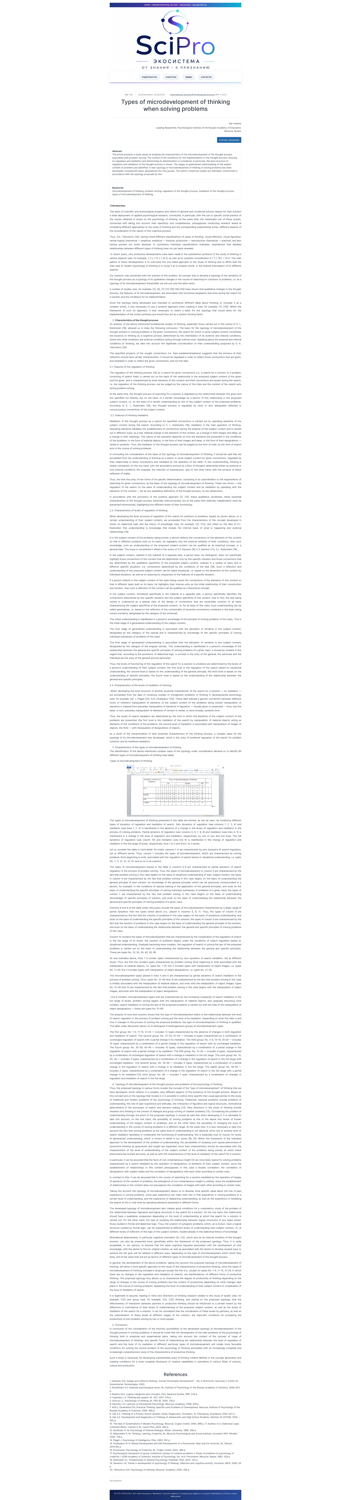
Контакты (206, 77)
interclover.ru (217, 1493)
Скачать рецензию (229, 140)
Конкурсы (171, 77)
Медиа (189, 77)
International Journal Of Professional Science (192, 94)
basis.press (175, 1496)
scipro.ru (175, 1493)
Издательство (149, 77)
